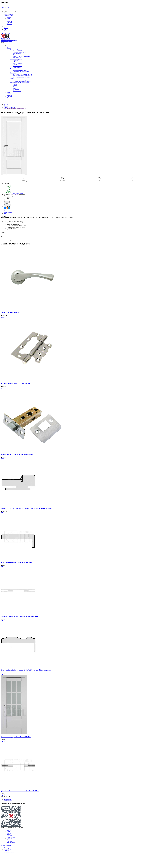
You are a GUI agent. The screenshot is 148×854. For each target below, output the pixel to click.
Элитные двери (17, 53)
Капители (15, 86)
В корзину (6, 201)
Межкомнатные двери (16, 59)
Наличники (16, 89)
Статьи (5, 29)
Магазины (9, 841)
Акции (8, 18)
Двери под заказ (14, 68)
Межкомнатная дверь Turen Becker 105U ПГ (15, 108)
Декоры (15, 84)
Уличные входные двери (19, 52)
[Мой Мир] (9, 208)
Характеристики (8, 212)
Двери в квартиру (17, 50)
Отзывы (6, 213)
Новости (6, 28)
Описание (6, 210)
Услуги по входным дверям (20, 79)
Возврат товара (11, 837)
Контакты (9, 24)
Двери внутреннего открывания (21, 56)
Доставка (9, 21)
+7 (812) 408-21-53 (8, 40)
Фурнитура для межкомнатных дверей (23, 74)
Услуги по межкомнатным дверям (22, 81)
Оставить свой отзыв (6, 234)
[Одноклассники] (7, 208)
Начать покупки (5, 7)
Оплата (6, 30)
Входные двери (14, 49)
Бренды (9, 19)
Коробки (15, 88)
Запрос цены (7, 204)
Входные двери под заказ (19, 70)
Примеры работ (11, 842)
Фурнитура (13, 73)
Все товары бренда (18, 193)
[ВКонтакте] (5, 208)
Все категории (17, 57)
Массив (15, 64)
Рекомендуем (7, 799)
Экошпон (15, 60)
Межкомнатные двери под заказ (21, 71)
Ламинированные (17, 63)
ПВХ (14, 61)
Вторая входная (17, 55)
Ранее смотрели (8, 800)
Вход (5, 9)
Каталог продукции (6, 845)
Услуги (12, 78)
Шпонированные (17, 66)
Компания (6, 26)
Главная (6, 104)
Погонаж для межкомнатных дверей (19, 82)
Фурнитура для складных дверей (21, 77)
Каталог (9, 17)
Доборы (15, 85)
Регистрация (10, 9)
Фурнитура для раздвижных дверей (22, 75)
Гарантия (9, 22)
